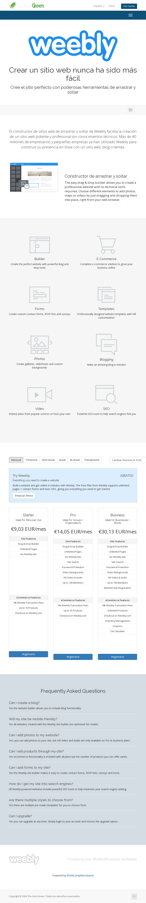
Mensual (16, 460)
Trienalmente (91, 460)
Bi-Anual (75, 460)
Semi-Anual (48, 460)
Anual (62, 460)
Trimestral (31, 460)
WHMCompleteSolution (80, 875)
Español (98, 5)
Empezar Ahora (24, 495)
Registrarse (28, 654)
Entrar (112, 5)
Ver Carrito (129, 6)
